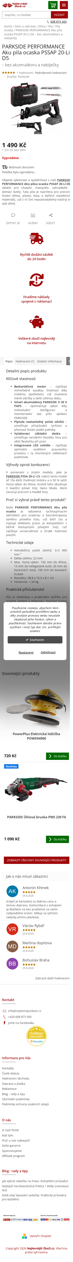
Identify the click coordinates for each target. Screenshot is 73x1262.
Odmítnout (48, 652)
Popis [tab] (9, 361)
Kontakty (8, 1068)
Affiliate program (13, 1156)
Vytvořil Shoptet (40, 1236)
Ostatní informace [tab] (49, 361)
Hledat (59, 15)
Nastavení (26, 652)
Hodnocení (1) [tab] (25, 361)
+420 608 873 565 (20, 1017)
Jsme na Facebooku (21, 1023)
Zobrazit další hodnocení (52, 978)
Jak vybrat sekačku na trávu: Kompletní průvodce (35, 1181)
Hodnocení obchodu (15, 1078)
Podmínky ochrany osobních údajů (25, 1104)
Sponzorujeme (12, 1151)
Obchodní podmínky (16, 1099)
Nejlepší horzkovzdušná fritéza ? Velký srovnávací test (35, 1188)
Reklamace (9, 1089)
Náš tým (7, 1135)
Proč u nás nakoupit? (16, 1140)
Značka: (18, 76)
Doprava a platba (13, 1084)
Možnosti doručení (21, 167)
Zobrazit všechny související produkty (36, 860)
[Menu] (64, 5)
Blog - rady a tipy (13, 1094)
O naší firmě (10, 1130)
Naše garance (11, 1145)
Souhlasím (37, 640)
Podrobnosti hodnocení (51, 73)
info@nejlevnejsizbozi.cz (24, 1011)
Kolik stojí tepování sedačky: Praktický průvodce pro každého (34, 1197)
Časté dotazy (10, 1073)
